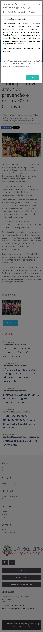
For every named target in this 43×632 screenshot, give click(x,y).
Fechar (32, 77)
